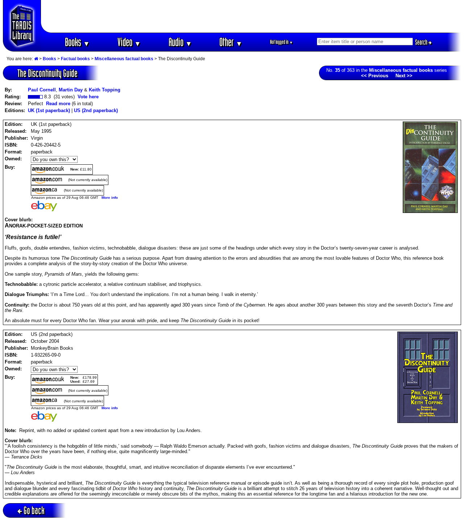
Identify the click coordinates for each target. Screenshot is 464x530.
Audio (180, 42)
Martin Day (71, 90)
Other (231, 42)
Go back (34, 510)
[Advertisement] (251, 16)
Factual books (75, 58)
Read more (58, 103)
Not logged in (281, 42)
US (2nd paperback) (96, 110)
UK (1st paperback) (49, 110)
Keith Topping (104, 90)
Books (77, 42)
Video (129, 42)
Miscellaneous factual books (124, 58)
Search (421, 42)
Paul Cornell (42, 90)
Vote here (88, 96)
